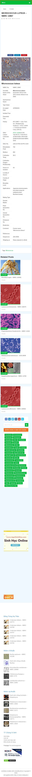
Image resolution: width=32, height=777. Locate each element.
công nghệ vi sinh (10, 455)
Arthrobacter (17, 437)
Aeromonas (8, 437)
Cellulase (23, 447)
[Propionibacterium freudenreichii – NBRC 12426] (10, 321)
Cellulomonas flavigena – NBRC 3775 (17, 675)
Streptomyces (18, 478)
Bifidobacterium (9, 445)
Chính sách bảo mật (9, 740)
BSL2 (17, 445)
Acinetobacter (17, 434)
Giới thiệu (6, 736)
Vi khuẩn (12, 9)
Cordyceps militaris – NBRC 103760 (18, 642)
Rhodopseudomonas (20, 473)
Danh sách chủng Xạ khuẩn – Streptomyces (18, 696)
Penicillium (16, 468)
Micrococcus (9, 250)
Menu (3, 2)
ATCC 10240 (17, 132)
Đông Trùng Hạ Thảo (10, 485)
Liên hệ (6, 738)
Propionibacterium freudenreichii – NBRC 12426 (15, 331)
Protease (23, 468)
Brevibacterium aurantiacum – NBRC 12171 (18, 709)
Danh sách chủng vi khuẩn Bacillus (17, 662)
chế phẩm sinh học (10, 450)
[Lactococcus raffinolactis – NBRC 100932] (10, 396)
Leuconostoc (8, 462)
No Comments (16, 18)
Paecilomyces (21, 465)
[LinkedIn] (9, 419)
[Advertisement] (16, 36)
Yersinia (20, 483)
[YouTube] (19, 419)
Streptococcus (9, 478)
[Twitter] (12, 419)
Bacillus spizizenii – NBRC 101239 (18, 655)
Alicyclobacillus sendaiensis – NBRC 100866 (18, 668)
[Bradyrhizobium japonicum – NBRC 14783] (10, 368)
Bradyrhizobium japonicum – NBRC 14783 (13, 376)
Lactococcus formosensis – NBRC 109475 (13, 307)
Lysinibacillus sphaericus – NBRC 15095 (18, 681)
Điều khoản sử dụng (10, 742)
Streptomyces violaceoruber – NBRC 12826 (18, 703)
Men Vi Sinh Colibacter (21, 775)
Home (4, 9)
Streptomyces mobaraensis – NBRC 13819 (18, 722)
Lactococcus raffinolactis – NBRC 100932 (13, 409)
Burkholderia (8, 447)
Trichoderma (19, 480)
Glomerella (8, 457)
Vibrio (6, 483)
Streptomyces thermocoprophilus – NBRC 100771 (18, 717)
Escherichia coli (21, 455)
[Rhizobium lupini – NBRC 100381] (10, 267)
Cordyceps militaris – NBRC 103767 (18, 631)
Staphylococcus (20, 475)
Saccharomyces (9, 475)
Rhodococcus (9, 473)
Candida (16, 447)
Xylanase (13, 483)
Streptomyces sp (9, 480)
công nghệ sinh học (18, 452)
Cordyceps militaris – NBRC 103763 (18, 637)
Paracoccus (8, 468)
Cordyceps (8, 452)
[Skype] (22, 419)
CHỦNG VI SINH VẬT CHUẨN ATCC (12, 771)
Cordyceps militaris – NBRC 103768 (18, 626)
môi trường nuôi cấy (10, 465)
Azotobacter (8, 442)
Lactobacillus (19, 460)
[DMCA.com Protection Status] (9, 599)
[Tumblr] (16, 419)
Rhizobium (18, 470)
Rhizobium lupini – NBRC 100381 (11, 277)
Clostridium (20, 450)
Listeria (16, 462)
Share (11, 55)
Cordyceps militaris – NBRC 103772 (18, 621)
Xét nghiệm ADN (8, 775)
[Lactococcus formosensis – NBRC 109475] (10, 294)
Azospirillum (22, 440)
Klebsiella (15, 457)
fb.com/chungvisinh (15, 745)
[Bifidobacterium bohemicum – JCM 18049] (10, 345)
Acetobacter (8, 434)
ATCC (14, 440)
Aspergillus (8, 440)
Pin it (25, 55)
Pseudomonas (9, 470)
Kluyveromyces (9, 460)
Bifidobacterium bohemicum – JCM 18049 (13, 355)
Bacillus (16, 442)
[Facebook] (6, 419)
